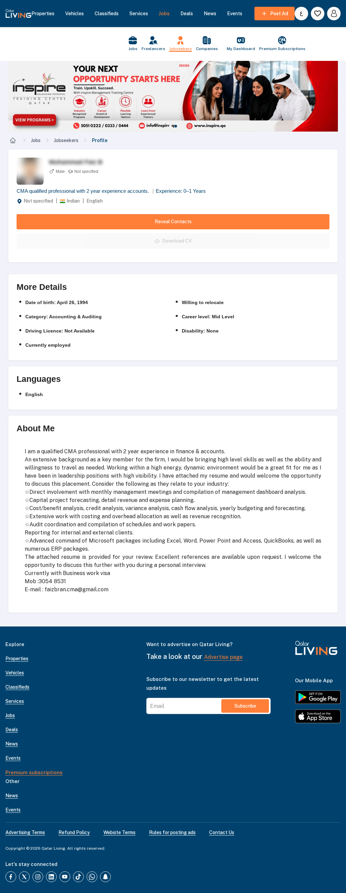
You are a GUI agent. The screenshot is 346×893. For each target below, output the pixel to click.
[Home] (13, 140)
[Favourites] (317, 13)
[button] (173, 96)
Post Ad (279, 13)
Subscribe (245, 706)
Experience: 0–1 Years (181, 191)
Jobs (36, 140)
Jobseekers (66, 140)
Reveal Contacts (173, 221)
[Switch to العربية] (301, 13)
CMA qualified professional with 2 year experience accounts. (85, 191)
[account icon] (334, 13)
